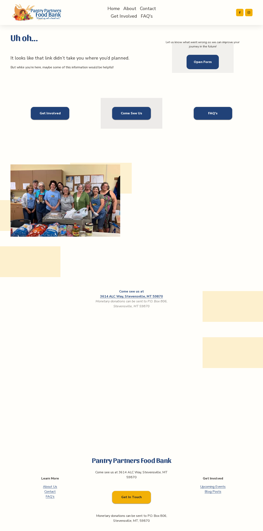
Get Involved (124, 16)
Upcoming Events (213, 486)
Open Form (203, 62)
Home (113, 9)
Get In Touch (131, 497)
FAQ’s (50, 496)
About (129, 9)
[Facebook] (239, 12)
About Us (50, 486)
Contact (148, 9)
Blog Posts (213, 491)
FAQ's (147, 16)
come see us (131, 113)
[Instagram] (249, 12)
